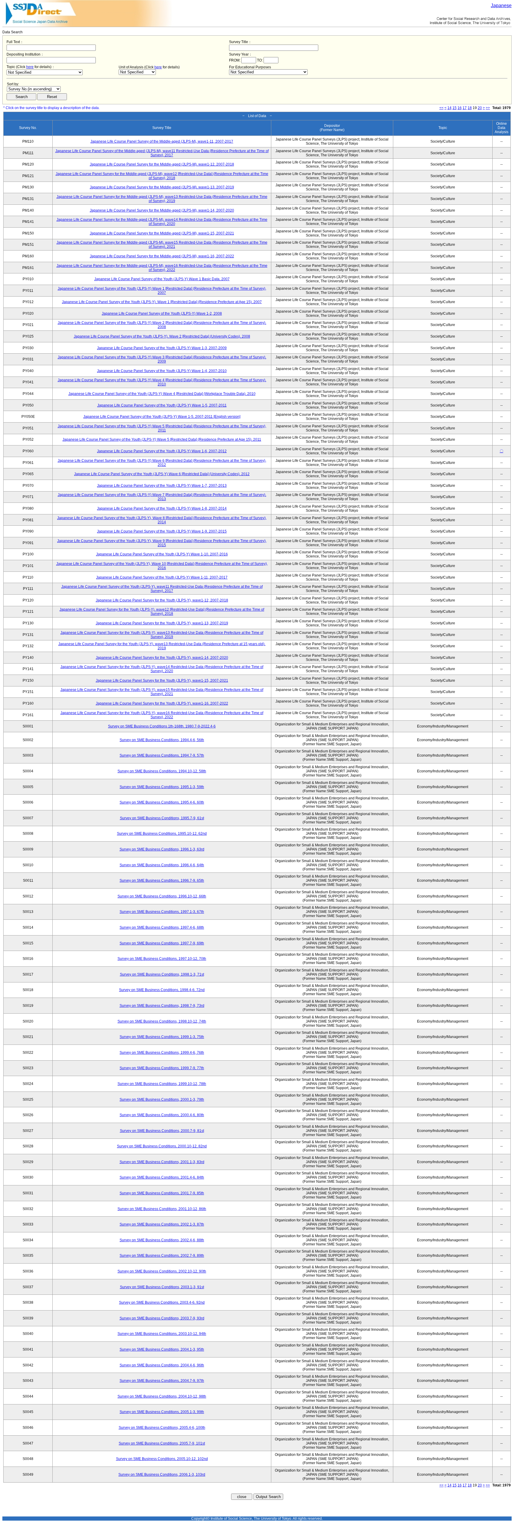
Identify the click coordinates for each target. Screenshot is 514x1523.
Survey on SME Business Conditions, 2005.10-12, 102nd (162, 1459)
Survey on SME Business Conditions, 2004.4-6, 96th (162, 1365)
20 (480, 108)
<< (441, 108)
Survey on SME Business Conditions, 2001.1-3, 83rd (162, 1162)
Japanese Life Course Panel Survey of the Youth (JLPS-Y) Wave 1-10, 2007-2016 (162, 554)
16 (459, 108)
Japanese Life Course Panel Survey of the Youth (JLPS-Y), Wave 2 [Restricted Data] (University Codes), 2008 (162, 336)
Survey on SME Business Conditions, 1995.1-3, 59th (162, 787)
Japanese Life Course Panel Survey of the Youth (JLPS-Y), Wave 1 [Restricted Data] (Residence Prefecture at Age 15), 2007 (162, 302)
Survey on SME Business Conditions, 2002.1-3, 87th (162, 1224)
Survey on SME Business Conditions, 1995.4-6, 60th (162, 802)
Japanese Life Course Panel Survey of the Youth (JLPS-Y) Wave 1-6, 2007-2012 (162, 451)
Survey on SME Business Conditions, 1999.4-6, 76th (162, 1052)
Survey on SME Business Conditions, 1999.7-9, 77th (162, 1068)
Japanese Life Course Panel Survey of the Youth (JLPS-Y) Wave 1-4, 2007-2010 (162, 371)
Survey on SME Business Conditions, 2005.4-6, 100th (162, 1428)
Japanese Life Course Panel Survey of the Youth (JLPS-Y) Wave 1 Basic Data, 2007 (162, 279)
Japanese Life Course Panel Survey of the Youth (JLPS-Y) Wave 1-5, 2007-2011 (162, 405)
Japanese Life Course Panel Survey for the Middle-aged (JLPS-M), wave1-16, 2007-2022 (162, 256)
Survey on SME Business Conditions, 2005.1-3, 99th (162, 1412)
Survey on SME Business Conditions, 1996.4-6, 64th (162, 865)
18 (470, 108)
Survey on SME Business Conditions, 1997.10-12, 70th (161, 959)
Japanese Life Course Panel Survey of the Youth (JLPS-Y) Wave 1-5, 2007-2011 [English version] (161, 417)
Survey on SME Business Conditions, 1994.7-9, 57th (162, 755)
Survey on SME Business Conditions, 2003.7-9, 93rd (162, 1318)
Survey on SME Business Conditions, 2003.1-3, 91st (162, 1287)
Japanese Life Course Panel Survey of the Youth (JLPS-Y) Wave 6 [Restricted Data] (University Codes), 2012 (162, 474)
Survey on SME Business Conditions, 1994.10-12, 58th (161, 771)
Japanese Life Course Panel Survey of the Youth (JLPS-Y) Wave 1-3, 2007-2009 (162, 348)
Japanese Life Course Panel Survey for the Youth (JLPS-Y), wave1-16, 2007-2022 (162, 703)
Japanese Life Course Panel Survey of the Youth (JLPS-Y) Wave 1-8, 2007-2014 (162, 508)
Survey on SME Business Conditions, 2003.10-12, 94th (161, 1334)
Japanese (501, 5)
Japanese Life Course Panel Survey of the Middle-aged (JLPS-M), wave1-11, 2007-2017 (161, 141)
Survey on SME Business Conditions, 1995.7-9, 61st (162, 818)
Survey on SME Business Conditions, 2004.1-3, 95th (162, 1349)
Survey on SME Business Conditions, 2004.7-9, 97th (162, 1381)
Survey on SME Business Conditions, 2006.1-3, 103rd (161, 1474)
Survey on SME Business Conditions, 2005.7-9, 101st (162, 1443)
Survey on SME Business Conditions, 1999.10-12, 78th (161, 1084)
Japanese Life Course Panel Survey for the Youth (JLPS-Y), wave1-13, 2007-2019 (162, 623)
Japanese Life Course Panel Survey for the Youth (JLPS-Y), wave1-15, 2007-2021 (162, 680)
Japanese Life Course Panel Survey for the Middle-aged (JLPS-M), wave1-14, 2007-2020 (162, 210)
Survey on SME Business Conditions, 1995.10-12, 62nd (162, 833)
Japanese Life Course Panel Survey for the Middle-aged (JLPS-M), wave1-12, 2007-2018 (162, 164)
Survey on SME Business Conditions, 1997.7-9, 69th (162, 943)
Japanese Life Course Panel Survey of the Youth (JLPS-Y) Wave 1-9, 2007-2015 (162, 531)
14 (449, 108)
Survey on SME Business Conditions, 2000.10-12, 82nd (162, 1146)
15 (454, 108)
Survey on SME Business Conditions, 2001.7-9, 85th (162, 1193)
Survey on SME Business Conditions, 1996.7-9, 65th (162, 880)
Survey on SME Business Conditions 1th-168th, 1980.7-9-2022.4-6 (162, 726)
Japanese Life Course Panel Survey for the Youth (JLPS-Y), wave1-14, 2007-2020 (162, 658)
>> (488, 108)
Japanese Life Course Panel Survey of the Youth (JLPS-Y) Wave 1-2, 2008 (162, 313)
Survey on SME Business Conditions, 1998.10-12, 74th (161, 1021)
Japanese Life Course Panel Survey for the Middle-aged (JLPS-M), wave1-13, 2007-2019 (162, 187)
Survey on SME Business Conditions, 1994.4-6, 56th (162, 740)
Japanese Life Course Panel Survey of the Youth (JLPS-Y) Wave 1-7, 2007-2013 (162, 485)
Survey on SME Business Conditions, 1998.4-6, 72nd (162, 990)
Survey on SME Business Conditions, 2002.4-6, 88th (162, 1240)
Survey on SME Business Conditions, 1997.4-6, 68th (162, 927)
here (30, 67)
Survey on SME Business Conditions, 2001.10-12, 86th (161, 1209)
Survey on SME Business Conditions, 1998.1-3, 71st (162, 974)
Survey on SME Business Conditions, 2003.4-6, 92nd (162, 1302)
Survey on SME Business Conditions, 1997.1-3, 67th (162, 912)
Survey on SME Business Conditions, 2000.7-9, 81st (162, 1131)
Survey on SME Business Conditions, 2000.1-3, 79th (162, 1099)
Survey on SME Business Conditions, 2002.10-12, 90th (161, 1271)
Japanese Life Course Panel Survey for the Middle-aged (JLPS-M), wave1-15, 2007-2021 (162, 233)
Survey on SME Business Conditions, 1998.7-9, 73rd (162, 1006)
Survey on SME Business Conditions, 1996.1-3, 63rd (162, 849)
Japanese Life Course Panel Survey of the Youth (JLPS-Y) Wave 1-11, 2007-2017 (162, 577)
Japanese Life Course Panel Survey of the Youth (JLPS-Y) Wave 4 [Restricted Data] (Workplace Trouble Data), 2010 (162, 394)
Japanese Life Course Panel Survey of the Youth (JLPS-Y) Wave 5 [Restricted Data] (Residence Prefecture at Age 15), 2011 (161, 439)
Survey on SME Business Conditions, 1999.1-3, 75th (162, 1037)
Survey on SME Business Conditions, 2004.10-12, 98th (161, 1396)
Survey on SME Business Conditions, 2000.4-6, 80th (162, 1115)
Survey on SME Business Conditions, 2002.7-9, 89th (162, 1255)
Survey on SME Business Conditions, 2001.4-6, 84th (162, 1177)
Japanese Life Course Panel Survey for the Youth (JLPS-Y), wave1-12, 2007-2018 (162, 600)
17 (465, 108)
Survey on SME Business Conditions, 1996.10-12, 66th (161, 896)
